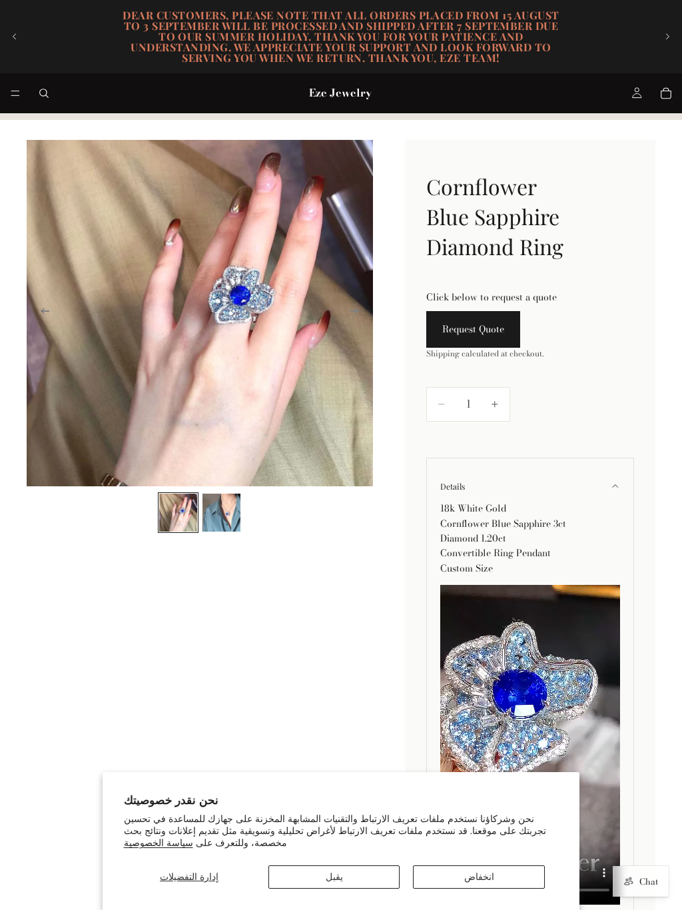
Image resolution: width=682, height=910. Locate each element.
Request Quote (473, 329)
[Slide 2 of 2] (221, 513)
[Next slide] (667, 36)
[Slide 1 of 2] (178, 513)
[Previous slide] (14, 36)
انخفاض (479, 876)
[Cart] (666, 93)
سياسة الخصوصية (158, 842)
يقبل (334, 876)
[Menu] (15, 93)
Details (452, 486)
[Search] (44, 93)
